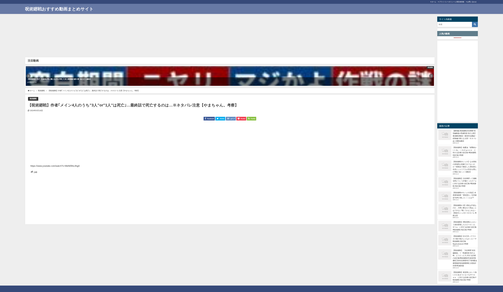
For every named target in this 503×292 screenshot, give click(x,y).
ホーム (433, 2)
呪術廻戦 (33, 98)
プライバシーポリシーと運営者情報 (451, 2)
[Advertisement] (105, 36)
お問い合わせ (472, 2)
